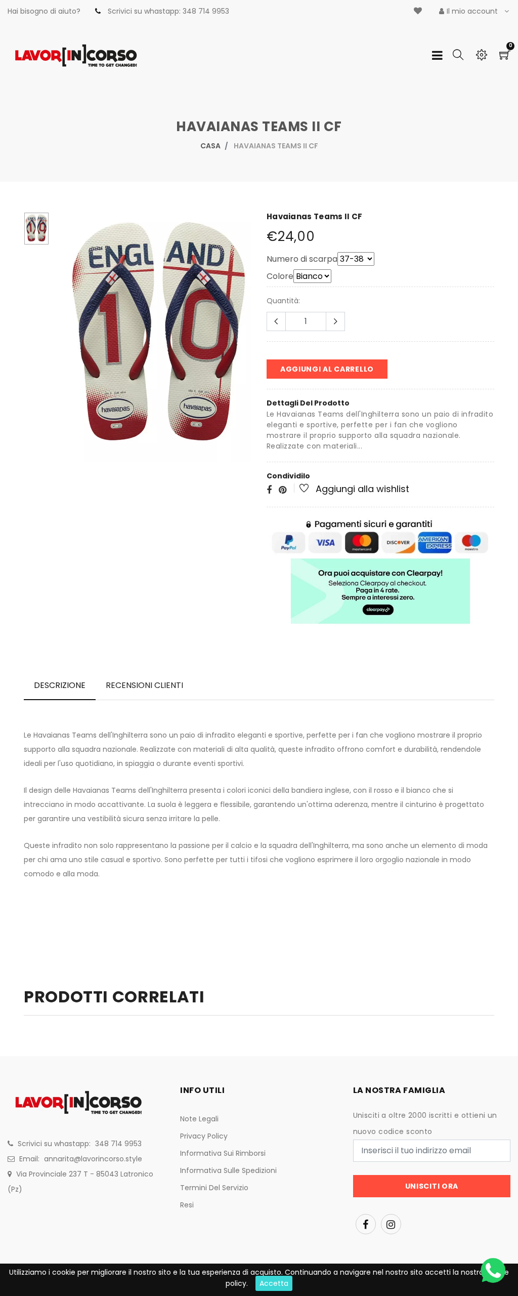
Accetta (274, 1283)
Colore (280, 276)
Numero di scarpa (302, 259)
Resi (187, 1205)
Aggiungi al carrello (327, 369)
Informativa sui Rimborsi (223, 1153)
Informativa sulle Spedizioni (228, 1170)
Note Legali (199, 1119)
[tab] (60, 685)
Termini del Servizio (214, 1188)
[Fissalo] (282, 490)
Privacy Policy (204, 1136)
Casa (210, 146)
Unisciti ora (431, 1186)
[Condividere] (269, 490)
